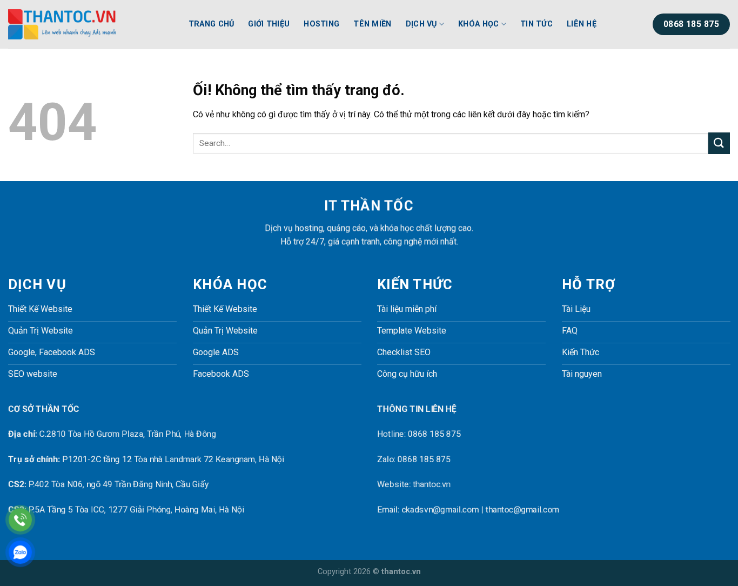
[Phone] (20, 520)
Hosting (321, 24)
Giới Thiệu (269, 24)
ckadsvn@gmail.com (440, 509)
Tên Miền (372, 24)
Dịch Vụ (421, 24)
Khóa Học (478, 24)
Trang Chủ (211, 24)
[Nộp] (719, 143)
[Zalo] (20, 552)
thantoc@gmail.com (522, 509)
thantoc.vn (432, 485)
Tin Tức (536, 24)
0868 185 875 (434, 434)
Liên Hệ (581, 24)
